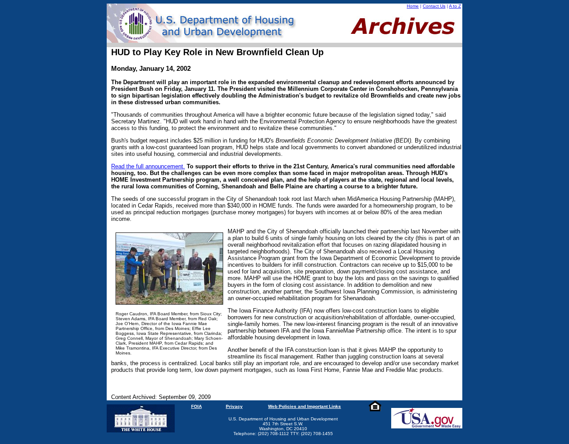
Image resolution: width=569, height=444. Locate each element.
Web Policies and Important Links (304, 406)
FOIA (196, 406)
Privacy (234, 406)
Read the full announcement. (148, 166)
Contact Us (434, 6)
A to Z (455, 6)
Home (413, 6)
